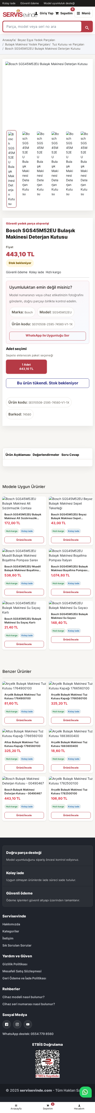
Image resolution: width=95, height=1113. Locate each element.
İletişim (7, 938)
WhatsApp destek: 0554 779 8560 (27, 1034)
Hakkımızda (11, 924)
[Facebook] (6, 1024)
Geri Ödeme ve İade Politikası (24, 978)
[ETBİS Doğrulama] (47, 1063)
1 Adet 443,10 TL (26, 367)
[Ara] (87, 26)
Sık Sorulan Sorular (17, 945)
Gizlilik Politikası (14, 964)
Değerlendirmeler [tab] (46, 454)
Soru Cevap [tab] (70, 454)
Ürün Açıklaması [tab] (18, 454)
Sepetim (66, 12)
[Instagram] (17, 1024)
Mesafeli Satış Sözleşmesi (22, 971)
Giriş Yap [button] (46, 13)
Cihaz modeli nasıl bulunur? (23, 997)
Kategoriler (10, 931)
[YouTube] (28, 1024)
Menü (86, 13)
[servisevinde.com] (20, 13)
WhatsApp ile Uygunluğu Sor (47, 335)
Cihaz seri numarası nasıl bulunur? (28, 1004)
